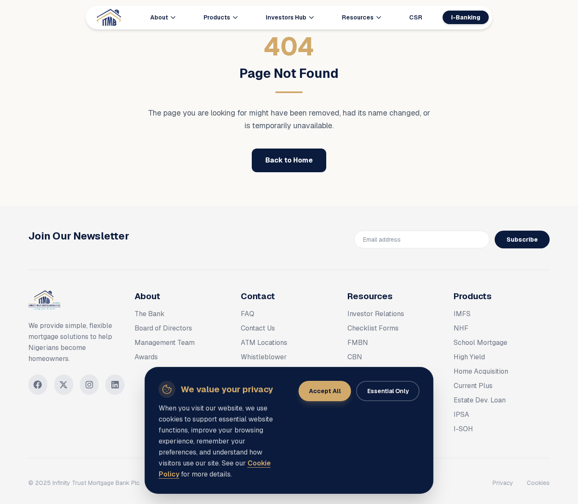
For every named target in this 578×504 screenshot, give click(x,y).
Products (217, 17)
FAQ (247, 313)
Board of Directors (163, 328)
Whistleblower (264, 357)
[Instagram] (89, 385)
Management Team (165, 342)
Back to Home (289, 160)
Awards (146, 357)
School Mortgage (480, 342)
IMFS (462, 313)
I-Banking (465, 17)
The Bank (150, 313)
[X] (63, 385)
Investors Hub (286, 17)
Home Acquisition (481, 371)
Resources (358, 17)
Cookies (538, 483)
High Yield (469, 357)
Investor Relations (375, 313)
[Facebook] (37, 385)
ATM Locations (264, 342)
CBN (354, 357)
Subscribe (522, 239)
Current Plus (473, 385)
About (159, 17)
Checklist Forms (373, 328)
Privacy (503, 483)
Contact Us (258, 328)
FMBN (357, 342)
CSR (415, 17)
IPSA (461, 414)
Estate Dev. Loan (480, 400)
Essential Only (388, 391)
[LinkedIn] (114, 385)
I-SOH (463, 428)
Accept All (325, 391)
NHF (461, 328)
